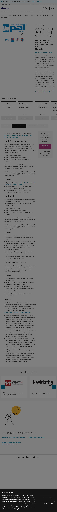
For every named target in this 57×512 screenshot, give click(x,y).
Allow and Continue (47, 503)
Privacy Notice (18, 509)
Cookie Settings (47, 498)
